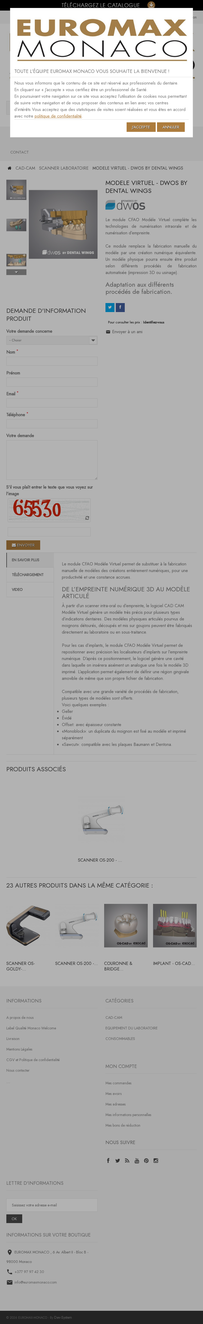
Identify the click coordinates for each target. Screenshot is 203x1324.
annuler (171, 127)
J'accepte (141, 127)
